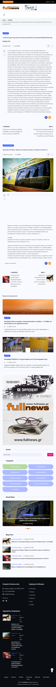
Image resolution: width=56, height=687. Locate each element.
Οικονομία (41, 472)
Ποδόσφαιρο (15, 478)
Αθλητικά (15, 466)
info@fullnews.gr (9, 594)
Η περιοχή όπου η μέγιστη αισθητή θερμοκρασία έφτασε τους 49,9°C (30, 558)
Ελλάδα (10, 20)
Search (50, 454)
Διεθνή (41, 466)
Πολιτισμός (15, 483)
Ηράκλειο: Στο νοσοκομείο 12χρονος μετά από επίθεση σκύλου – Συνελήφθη (32, 541)
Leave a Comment (10, 263)
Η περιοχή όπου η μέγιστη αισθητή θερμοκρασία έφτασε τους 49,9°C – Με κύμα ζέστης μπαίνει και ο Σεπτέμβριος (28, 519)
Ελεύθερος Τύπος (24, 241)
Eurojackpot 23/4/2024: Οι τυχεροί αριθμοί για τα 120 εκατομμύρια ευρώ (25, 359)
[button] (25, 528)
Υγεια (15, 489)
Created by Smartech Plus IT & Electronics (28, 684)
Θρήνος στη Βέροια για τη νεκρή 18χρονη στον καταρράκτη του (28, 567)
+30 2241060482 (9, 591)
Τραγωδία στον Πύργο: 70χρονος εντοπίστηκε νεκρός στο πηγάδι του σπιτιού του (29, 239)
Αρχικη (6, 677)
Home (4, 20)
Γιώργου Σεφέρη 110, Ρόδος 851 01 (14, 588)
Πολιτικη (40, 478)
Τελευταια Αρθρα (40, 483)
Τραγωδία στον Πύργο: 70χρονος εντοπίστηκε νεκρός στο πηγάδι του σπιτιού (16, 645)
